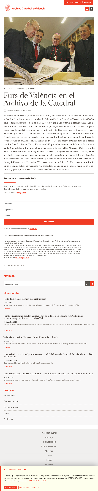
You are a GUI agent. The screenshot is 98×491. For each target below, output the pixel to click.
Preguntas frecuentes (73, 2)
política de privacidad (22, 258)
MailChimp (33, 228)
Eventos (8, 413)
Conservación (11, 401)
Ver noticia (7, 309)
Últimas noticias (11, 293)
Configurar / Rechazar (29, 487)
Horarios (87, 2)
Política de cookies (49, 442)
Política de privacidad (49, 446)
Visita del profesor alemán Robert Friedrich (25, 298)
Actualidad (8, 88)
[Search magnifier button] (92, 283)
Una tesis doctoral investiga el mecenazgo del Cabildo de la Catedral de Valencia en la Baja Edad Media (48, 355)
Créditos (49, 455)
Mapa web (49, 451)
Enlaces (49, 460)
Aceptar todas (10, 487)
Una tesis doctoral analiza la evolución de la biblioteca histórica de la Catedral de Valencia (48, 373)
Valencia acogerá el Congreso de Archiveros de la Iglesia (31, 337)
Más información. (37, 481)
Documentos (20, 88)
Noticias (31, 88)
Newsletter (49, 464)
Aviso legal (49, 437)
